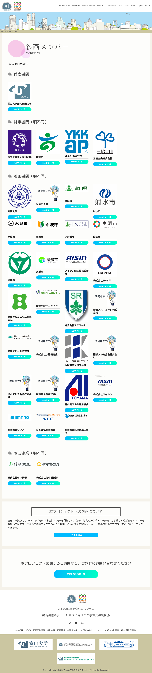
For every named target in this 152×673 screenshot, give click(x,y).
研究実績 (92, 6)
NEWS (68, 6)
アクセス (121, 6)
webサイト (18, 109)
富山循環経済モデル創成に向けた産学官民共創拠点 (12, 6)
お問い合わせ (111, 6)
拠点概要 (62, 6)
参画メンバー (101, 6)
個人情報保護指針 (129, 630)
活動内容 (85, 6)
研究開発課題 (76, 6)
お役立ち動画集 (130, 6)
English (140, 6)
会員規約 (77, 535)
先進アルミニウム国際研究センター (73, 670)
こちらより (52, 524)
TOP (4, 31)
